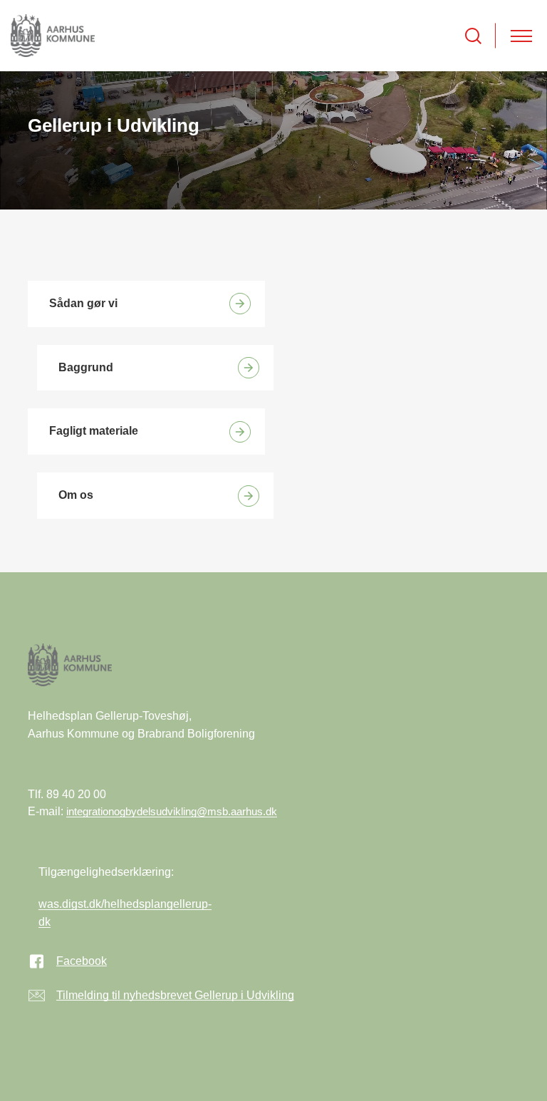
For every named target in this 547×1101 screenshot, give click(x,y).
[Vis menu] (521, 36)
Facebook (81, 961)
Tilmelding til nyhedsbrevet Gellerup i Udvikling (175, 995)
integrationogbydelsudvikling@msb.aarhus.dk (171, 811)
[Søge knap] (473, 36)
